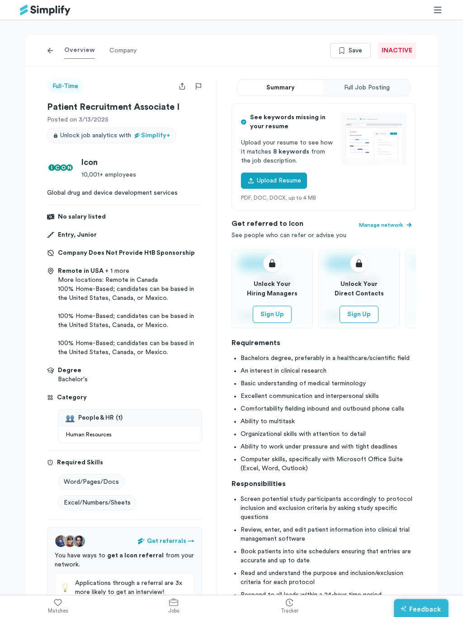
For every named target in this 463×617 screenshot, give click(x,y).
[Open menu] (437, 10)
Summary (280, 87)
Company (123, 50)
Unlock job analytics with (115, 135)
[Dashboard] (45, 10)
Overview (79, 50)
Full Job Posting (367, 87)
